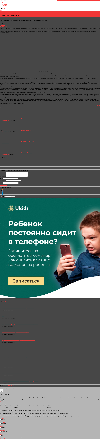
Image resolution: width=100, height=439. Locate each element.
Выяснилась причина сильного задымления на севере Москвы (14, 348)
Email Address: (3, 180)
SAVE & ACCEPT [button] (3, 438)
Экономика (4, 5)
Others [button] (1, 434)
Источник (98, 105)
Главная (1, 17)
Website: (1, 182)
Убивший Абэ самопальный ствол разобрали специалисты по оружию (15, 332)
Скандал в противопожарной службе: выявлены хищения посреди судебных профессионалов (20, 324)
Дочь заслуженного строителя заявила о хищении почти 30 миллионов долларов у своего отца (20, 381)
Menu (1, 10)
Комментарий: (3, 176)
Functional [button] (2, 418)
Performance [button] (2, 422)
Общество (4, 4)
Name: (1, 178)
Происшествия (5, 2)
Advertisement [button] (2, 430)
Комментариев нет (5, 120)
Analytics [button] (1, 426)
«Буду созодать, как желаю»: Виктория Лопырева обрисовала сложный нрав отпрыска (18, 340)
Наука (3, 8)
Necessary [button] (2, 401)
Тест (3, 316)
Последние (4, 301)
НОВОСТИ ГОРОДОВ (10, 14)
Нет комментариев (3, 26)
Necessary (3, 403)
